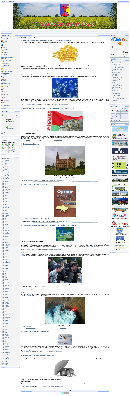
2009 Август (5, 169)
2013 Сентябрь (6, 244)
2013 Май (4, 238)
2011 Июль (4, 204)
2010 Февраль (5, 178)
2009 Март (4, 161)
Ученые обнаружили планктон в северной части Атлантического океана (44, 74)
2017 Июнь (5, 312)
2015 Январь (5, 268)
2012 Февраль (5, 215)
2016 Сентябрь (6, 299)
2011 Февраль (5, 196)
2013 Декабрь (5, 248)
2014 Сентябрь (6, 262)
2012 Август (5, 224)
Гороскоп (114, 80)
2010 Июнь (5, 184)
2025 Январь (5, 363)
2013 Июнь (5, 239)
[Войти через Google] (126, 40)
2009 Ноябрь (5, 174)
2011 (27, 37)
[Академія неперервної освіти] (120, 146)
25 (124, 118)
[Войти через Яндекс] (123, 39)
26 (126, 118)
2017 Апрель (5, 309)
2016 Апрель (5, 291)
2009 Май (4, 164)
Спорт (113, 66)
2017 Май (4, 311)
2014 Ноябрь (5, 265)
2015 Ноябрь (5, 283)
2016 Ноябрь (5, 302)
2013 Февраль (5, 233)
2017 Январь (5, 305)
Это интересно (29, 180)
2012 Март (4, 216)
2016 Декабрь (5, 303)
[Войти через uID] (112, 39)
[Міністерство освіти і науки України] (120, 129)
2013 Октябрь (5, 245)
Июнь (31, 37)
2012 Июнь (5, 221)
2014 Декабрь (5, 267)
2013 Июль (5, 241)
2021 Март (4, 355)
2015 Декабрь (5, 285)
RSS (127, 32)
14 (114, 116)
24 (121, 118)
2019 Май (4, 341)
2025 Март (4, 364)
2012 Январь (5, 213)
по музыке (124, 56)
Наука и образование (31, 104)
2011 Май (4, 201)
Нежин (113, 101)
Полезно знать (29, 221)
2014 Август (5, 261)
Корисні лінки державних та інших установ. (36, 184)
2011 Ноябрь (5, 210)
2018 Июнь (5, 331)
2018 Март (4, 326)
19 (126, 116)
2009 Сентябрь (6, 171)
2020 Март (4, 347)
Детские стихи (6, 42)
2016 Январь (5, 286)
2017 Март (4, 308)
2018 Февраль (5, 325)
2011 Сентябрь (6, 207)
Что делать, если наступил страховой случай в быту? (39, 355)
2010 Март (4, 180)
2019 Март (4, 340)
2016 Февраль (5, 288)
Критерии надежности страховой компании (36, 331)
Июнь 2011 (123, 108)
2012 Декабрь (5, 230)
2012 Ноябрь (5, 228)
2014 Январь (5, 250)
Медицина (28, 70)
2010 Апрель (5, 181)
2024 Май (4, 360)
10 (121, 114)
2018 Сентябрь (6, 335)
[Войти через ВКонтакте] (116, 39)
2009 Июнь (5, 166)
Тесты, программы (117, 98)
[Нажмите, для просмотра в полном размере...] (65, 174)
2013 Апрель (5, 236)
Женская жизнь (116, 88)
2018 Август (5, 334)
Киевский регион (116, 92)
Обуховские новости (117, 97)
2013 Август (5, 242)
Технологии (115, 71)
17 (121, 116)
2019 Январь (5, 338)
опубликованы (29, 295)
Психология (115, 93)
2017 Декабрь (5, 322)
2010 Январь (5, 177)
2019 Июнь (5, 343)
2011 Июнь (4, 203)
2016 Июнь (5, 294)
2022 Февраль (5, 358)
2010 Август (5, 187)
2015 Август (5, 279)
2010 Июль (5, 186)
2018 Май (4, 329)
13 (112, 116)
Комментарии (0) (57, 70)
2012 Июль (5, 222)
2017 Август (5, 315)
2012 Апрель (5, 218)
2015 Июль (5, 277)
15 (116, 116)
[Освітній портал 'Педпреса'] (120, 153)
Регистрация (65, 31)
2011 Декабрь (5, 212)
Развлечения (115, 95)
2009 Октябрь (5, 172)
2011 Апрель (5, 199)
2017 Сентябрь (6, 317)
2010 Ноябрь (5, 192)
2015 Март (4, 271)
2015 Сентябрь (6, 280)
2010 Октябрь (5, 190)
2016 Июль (5, 296)
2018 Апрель (5, 328)
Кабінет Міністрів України (33, 218)
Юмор (113, 75)
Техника (114, 100)
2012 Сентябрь (6, 225)
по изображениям (115, 56)
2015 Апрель (5, 273)
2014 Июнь (5, 257)
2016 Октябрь (5, 300)
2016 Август (5, 297)
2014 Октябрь (5, 264)
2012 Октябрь (5, 227)
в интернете (123, 54)
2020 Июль (5, 351)
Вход (95, 31)
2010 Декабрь (5, 193)
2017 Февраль (5, 306)
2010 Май (4, 183)
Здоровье (5, 54)
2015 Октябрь (5, 282)
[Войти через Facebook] (119, 39)
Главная (35, 31)
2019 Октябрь (5, 344)
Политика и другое (30, 289)
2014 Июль (5, 259)
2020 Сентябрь (6, 352)
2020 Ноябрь (5, 354)
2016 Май (4, 293)
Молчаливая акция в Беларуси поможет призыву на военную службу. (44, 253)
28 (114, 120)
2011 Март (4, 198)
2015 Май (4, 274)
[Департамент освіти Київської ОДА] (120, 139)
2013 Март (4, 235)
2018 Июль (5, 332)
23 (119, 118)
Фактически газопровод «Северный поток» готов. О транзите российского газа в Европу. (49, 225)
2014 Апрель (5, 254)
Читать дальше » (88, 68)
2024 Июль (5, 361)
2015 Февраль (5, 270)
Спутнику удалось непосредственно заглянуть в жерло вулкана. (42, 293)
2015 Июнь (5, 276)
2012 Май (4, 219)
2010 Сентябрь (6, 189)
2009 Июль (5, 167)
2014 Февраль (5, 251)
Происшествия (116, 85)
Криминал (5, 49)
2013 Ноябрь (5, 247)
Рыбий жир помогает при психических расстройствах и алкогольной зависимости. (48, 40)
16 (119, 116)
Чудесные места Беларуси (31, 144)
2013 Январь (5, 232)
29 (116, 120)
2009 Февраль (5, 160)
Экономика (28, 140)
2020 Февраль (5, 346)
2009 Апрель (5, 163)
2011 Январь (5, 195)
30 (119, 120)
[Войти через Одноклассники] (119, 43)
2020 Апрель (5, 349)
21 (114, 118)
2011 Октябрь (5, 209)
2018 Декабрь (5, 337)
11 (124, 114)
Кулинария (114, 64)
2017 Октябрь (5, 319)
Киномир (114, 82)
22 (116, 118)
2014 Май (4, 256)
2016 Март (4, 290)
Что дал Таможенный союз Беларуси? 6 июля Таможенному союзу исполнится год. (48, 108)
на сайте (115, 54)
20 (112, 118)
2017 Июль (5, 314)
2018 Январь (5, 323)
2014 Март (4, 253)
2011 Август (5, 206)
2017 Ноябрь (5, 320)
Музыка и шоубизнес (117, 67)
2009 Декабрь (5, 175)
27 (112, 120)
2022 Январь (5, 357)
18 (124, 116)
